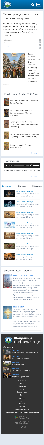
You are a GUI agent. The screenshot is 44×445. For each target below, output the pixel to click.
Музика (22, 404)
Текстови (22, 386)
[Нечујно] (31, 165)
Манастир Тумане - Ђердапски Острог (25, 352)
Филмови (15, 350)
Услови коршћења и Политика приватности (22, 413)
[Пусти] (6, 165)
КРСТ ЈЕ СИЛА (18, 307)
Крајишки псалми (18, 364)
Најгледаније (6, 186)
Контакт (22, 407)
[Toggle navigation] (38, 4)
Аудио (22, 389)
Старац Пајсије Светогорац (21, 370)
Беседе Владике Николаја (24, 191)
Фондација (22, 380)
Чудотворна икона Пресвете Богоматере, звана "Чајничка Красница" (21, 113)
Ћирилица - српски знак (20, 377)
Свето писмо (22, 392)
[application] (22, 165)
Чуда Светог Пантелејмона (21, 358)
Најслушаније (37, 186)
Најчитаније (22, 186)
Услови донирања (22, 410)
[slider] (36, 165)
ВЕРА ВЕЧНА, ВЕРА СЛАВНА (24, 276)
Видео (22, 383)
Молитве (22, 398)
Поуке (22, 395)
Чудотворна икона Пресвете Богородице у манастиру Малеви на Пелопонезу (24, 124)
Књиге (22, 401)
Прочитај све (35, 153)
